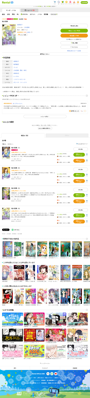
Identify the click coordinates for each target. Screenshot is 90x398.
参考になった (75, 111)
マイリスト (75, 47)
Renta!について (24, 377)
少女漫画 (26, 27)
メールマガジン (66, 377)
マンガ (15, 67)
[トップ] (6, 2)
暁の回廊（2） (16, 168)
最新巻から (10, 144)
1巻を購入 (74, 35)
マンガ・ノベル (11, 10)
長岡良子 (19, 25)
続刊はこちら (44, 54)
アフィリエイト (36, 380)
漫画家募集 (44, 383)
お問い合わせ (40, 377)
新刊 (15, 368)
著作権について (36, 383)
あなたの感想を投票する (44, 128)
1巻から (4, 144)
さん (17, 103)
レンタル (16, 76)
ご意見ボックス (57, 377)
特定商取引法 (28, 383)
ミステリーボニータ (19, 79)
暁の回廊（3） (16, 188)
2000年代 (16, 73)
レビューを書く (23, 34)
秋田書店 (16, 64)
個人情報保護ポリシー (52, 380)
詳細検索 (75, 368)
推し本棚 (75, 43)
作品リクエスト (48, 377)
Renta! (3, 233)
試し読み (81, 149)
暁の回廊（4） (16, 208)
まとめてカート (82, 144)
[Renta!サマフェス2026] (12, 2)
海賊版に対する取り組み (54, 383)
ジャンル (53, 14)
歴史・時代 (23, 70)
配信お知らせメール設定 (74, 51)
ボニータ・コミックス (20, 82)
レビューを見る (44, 116)
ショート (30, 10)
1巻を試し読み (74, 26)
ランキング (45, 368)
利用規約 (43, 380)
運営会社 (63, 383)
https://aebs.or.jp (26, 395)
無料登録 (85, 2)
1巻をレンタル (74, 31)
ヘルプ (30, 377)
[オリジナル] (24, 14)
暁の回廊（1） (16, 148)
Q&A (35, 377)
